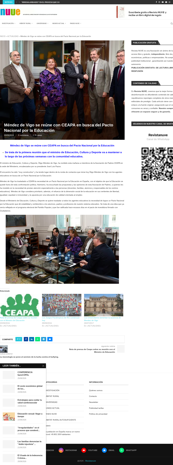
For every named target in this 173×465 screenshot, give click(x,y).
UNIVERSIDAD (42, 23)
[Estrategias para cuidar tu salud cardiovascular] (9, 403)
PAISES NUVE (74, 23)
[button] (17, 2)
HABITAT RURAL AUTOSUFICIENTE (60, 420)
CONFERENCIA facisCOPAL (25, 373)
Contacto (93, 396)
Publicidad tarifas (96, 408)
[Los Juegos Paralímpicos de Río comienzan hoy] (61, 305)
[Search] (171, 23)
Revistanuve (90, 461)
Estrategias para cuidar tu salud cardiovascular (30, 401)
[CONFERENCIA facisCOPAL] (9, 375)
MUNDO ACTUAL (58, 23)
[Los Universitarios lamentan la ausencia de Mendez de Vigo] (103, 305)
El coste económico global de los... (30, 387)
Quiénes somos (95, 390)
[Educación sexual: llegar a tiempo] (9, 416)
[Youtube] (163, 2)
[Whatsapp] (169, 2)
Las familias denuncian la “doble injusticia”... (29, 442)
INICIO (2, 36)
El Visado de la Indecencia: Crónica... (30, 456)
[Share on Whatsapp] (37, 339)
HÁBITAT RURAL (25, 23)
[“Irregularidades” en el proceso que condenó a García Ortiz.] (9, 430)
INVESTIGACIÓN (8, 23)
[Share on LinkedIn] (31, 339)
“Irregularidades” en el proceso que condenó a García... (48, 2)
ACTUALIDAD (12, 36)
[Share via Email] (49, 339)
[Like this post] (20, 339)
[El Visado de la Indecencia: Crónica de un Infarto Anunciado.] (9, 458)
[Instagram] (159, 2)
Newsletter (93, 402)
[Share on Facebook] (26, 339)
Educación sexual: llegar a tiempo (30, 415)
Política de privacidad (98, 414)
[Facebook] (156, 2)
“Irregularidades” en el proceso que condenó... (29, 428)
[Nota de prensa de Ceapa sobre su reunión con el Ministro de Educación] (19, 305)
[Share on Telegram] (43, 339)
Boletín (48, 426)
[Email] (166, 2)
